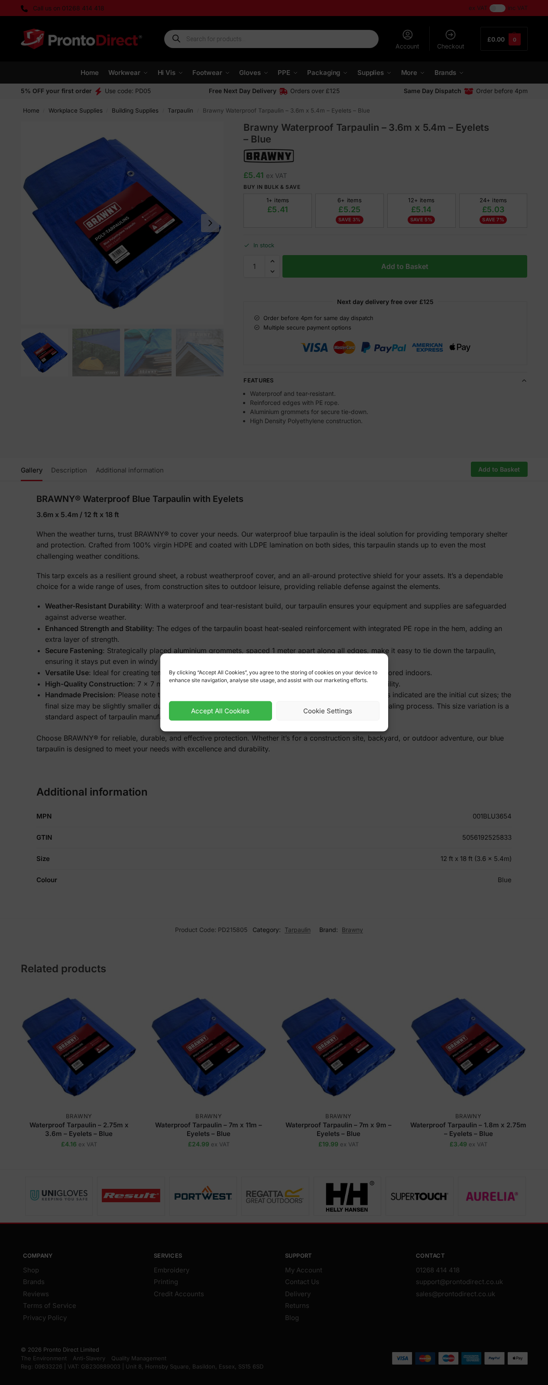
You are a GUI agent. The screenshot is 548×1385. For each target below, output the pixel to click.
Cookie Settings (327, 711)
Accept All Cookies (220, 711)
